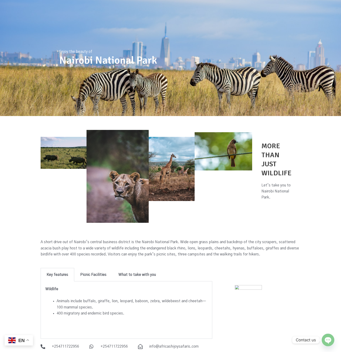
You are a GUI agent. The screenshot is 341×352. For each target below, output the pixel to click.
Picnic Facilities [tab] (93, 275)
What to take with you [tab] (137, 275)
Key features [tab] (57, 275)
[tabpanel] (126, 310)
